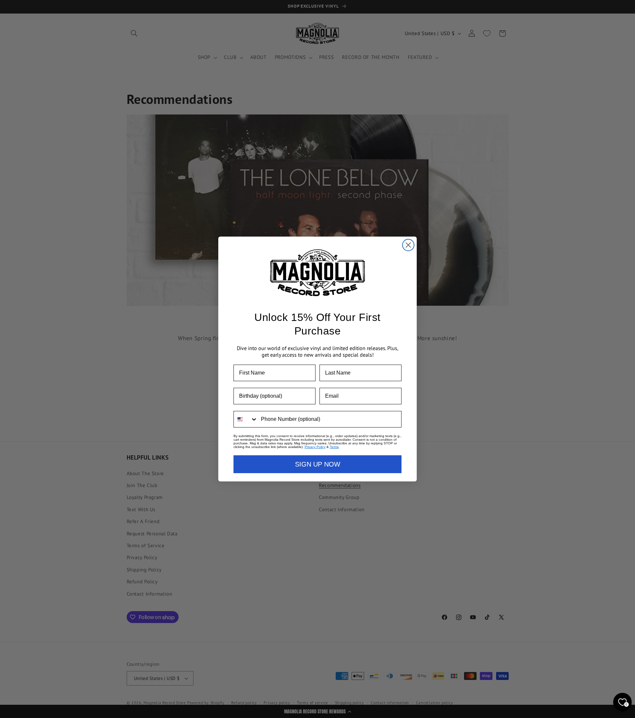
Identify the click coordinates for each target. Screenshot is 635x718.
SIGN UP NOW (317, 464)
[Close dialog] (408, 245)
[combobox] (246, 419)
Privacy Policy (315, 447)
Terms (334, 447)
